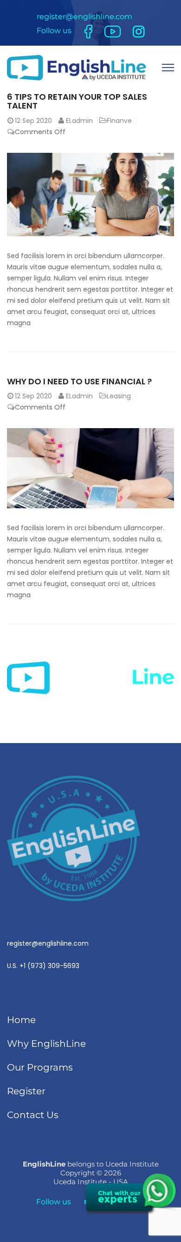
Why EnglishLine (46, 1043)
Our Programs (40, 1067)
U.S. (48, 954)
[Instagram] (139, 31)
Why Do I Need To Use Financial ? (79, 381)
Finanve (119, 120)
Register (26, 1091)
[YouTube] (112, 31)
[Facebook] (88, 31)
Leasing (119, 396)
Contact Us (32, 1114)
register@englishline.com (84, 16)
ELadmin (79, 120)
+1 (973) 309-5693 (49, 965)
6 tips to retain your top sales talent (77, 101)
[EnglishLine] (76, 67)
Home (21, 1019)
